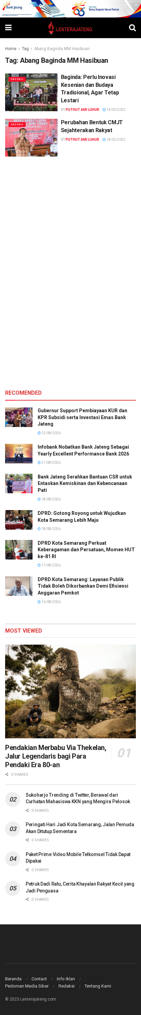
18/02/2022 (116, 139)
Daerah (17, 79)
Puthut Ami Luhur (82, 110)
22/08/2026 (51, 433)
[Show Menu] (8, 28)
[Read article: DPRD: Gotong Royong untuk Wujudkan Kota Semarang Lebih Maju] (19, 520)
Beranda (13, 978)
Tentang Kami (98, 986)
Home (10, 48)
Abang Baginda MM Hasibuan (62, 48)
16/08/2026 (51, 602)
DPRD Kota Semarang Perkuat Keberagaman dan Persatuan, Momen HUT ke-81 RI (86, 549)
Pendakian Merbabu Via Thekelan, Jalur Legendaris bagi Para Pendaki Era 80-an (55, 756)
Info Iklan (66, 978)
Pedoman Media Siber (27, 986)
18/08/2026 (51, 499)
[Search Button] (132, 28)
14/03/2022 (116, 110)
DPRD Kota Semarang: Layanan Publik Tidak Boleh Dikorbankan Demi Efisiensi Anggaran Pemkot (83, 586)
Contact (39, 978)
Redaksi (67, 986)
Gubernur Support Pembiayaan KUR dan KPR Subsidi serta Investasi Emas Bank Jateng (82, 417)
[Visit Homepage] (70, 28)
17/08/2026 (51, 565)
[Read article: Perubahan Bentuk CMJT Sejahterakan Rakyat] (31, 137)
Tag (25, 48)
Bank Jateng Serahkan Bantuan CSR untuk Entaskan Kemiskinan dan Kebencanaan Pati (85, 483)
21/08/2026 (51, 462)
